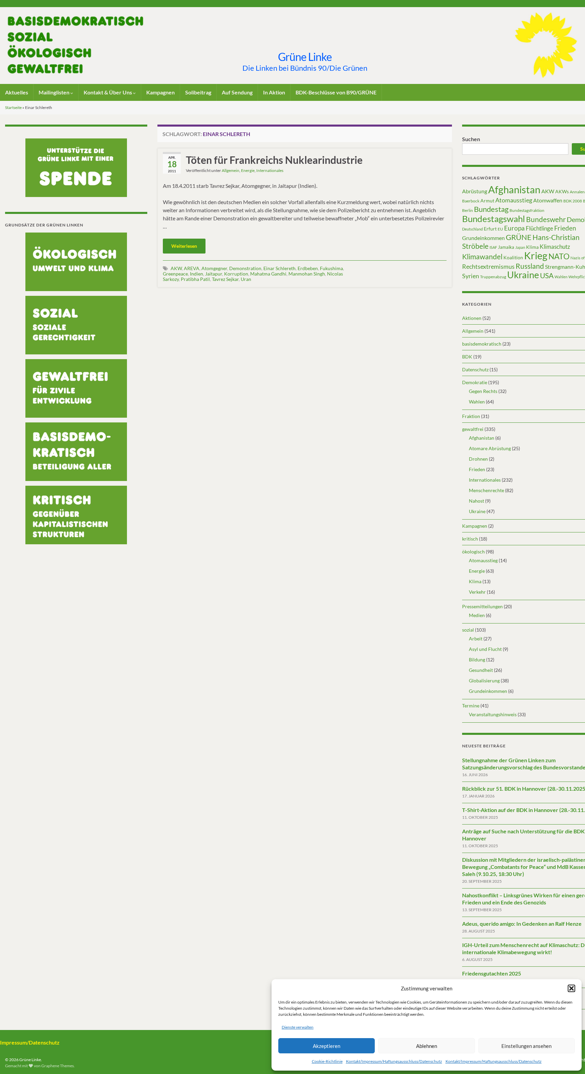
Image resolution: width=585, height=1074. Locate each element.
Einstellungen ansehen (526, 1046)
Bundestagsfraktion (527, 210)
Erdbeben (308, 268)
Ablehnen (426, 1046)
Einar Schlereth (279, 268)
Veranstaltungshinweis (493, 714)
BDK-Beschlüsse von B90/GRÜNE (336, 92)
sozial (468, 630)
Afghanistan (514, 189)
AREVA (191, 268)
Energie (248, 170)
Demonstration (245, 268)
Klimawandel (482, 257)
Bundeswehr (546, 219)
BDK (467, 356)
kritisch (470, 539)
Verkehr (477, 592)
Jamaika (506, 247)
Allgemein (230, 170)
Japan (520, 247)
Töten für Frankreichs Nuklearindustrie (274, 160)
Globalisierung (484, 680)
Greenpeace (175, 274)
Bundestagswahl (493, 218)
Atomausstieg (513, 200)
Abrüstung (474, 191)
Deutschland (472, 229)
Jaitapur (213, 274)
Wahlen (561, 277)
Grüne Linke (305, 56)
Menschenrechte (486, 490)
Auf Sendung (237, 92)
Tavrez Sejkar (225, 279)
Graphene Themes (57, 1065)
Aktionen (471, 318)
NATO (558, 256)
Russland (530, 266)
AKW (176, 268)
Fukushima (331, 268)
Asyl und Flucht (485, 649)
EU (500, 229)
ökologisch (473, 551)
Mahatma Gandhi (268, 274)
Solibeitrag (198, 92)
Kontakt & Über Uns (108, 92)
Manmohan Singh (306, 274)
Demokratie (474, 382)
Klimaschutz (555, 246)
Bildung (477, 659)
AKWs (562, 191)
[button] (571, 988)
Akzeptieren (326, 1046)
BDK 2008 (572, 201)
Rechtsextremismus (488, 266)
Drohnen (478, 459)
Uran (246, 279)
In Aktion (274, 92)
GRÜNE (519, 237)
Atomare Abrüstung (490, 448)
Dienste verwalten (297, 1027)
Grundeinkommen (483, 238)
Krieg (535, 255)
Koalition (513, 257)
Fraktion (471, 416)
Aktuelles (16, 92)
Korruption (236, 274)
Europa (514, 228)
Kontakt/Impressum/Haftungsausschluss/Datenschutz (394, 1061)
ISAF (493, 247)
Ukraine (523, 274)
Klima (532, 247)
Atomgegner (214, 268)
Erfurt (490, 229)
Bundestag (491, 209)
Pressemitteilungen (482, 606)
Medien (477, 615)
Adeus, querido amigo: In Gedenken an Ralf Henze (522, 923)
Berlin (467, 210)
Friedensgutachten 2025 (491, 973)
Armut (487, 200)
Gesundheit (481, 670)
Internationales (269, 170)
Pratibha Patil (195, 279)
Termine (470, 705)
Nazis (575, 257)
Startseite (13, 107)
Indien (196, 274)
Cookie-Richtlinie (327, 1061)
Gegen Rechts (483, 391)
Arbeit (475, 638)
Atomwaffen (547, 200)
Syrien (470, 276)
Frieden (565, 228)
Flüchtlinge (539, 228)
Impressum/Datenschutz (30, 1042)
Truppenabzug (493, 276)
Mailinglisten (54, 92)
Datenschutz (475, 369)
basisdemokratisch (481, 344)
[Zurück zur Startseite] (292, 45)
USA (547, 275)
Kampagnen (160, 92)
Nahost (476, 501)
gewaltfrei (472, 429)
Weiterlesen (184, 246)
